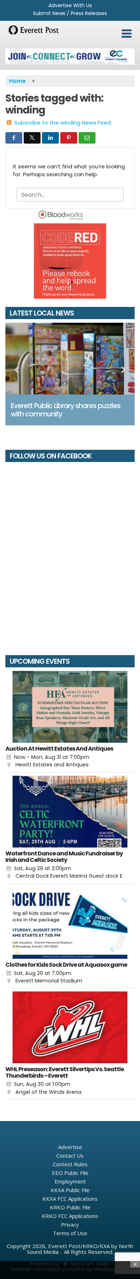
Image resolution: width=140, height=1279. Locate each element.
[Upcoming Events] (70, 707)
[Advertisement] (70, 56)
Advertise (70, 1146)
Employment (70, 1181)
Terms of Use (70, 1233)
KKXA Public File (70, 1190)
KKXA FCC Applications (70, 1198)
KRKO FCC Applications (70, 1215)
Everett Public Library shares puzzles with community (65, 410)
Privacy (70, 1224)
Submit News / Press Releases (70, 13)
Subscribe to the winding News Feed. (63, 122)
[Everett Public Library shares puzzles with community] (70, 359)
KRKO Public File (70, 1207)
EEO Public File (70, 1172)
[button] (126, 33)
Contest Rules (70, 1164)
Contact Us (70, 1155)
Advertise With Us (70, 5)
